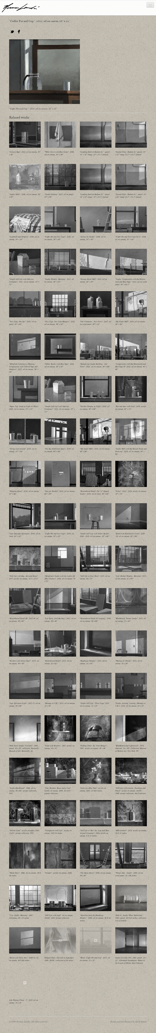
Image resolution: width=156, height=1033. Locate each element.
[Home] (21, 7)
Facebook (19, 32)
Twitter (12, 32)
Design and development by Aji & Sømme (128, 1021)
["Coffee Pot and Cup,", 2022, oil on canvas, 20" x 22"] (44, 71)
